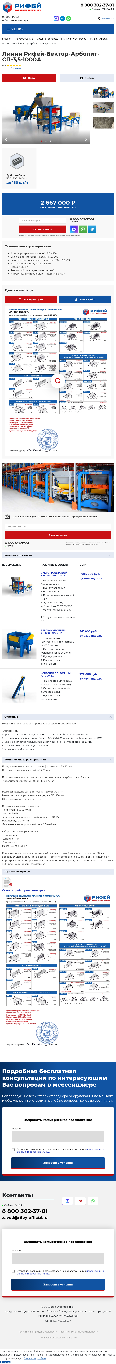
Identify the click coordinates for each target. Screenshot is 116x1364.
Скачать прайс (87, 299)
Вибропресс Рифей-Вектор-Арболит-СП (54, 574)
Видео (89, 78)
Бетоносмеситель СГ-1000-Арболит (53, 631)
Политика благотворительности (79, 1331)
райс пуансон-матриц (30, 890)
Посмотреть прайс (33, 299)
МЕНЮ (16, 29)
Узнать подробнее (35, 1358)
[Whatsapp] (68, 18)
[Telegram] (62, 18)
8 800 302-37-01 (97, 5)
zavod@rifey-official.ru (25, 1217)
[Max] (56, 18)
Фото (31, 78)
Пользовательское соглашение (58, 1337)
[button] (41, 141)
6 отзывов (16, 68)
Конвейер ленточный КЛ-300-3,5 (56, 674)
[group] (46, 115)
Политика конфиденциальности (37, 1331)
